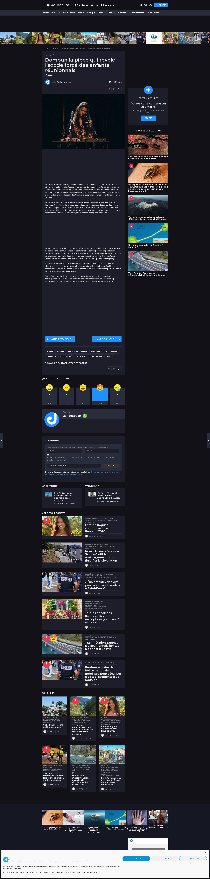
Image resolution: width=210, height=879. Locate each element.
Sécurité (115, 664)
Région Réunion (90, 546)
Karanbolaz (111, 352)
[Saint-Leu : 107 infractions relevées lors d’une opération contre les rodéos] (54, 754)
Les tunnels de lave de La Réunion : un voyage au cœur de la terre (148, 158)
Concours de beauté (99, 518)
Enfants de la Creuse (77, 352)
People (112, 13)
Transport (94, 639)
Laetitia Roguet (91, 520)
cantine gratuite (107, 769)
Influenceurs (69, 13)
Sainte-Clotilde (108, 546)
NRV (66, 403)
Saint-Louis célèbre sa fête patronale (53, 726)
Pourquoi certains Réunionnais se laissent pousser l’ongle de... (137, 829)
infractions (47, 767)
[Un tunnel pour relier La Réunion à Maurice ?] (148, 233)
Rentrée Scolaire (110, 577)
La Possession (77, 767)
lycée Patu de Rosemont (94, 577)
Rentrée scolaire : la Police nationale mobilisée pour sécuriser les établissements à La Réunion (103, 674)
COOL (100, 403)
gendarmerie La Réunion (93, 575)
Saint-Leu (46, 770)
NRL (73, 769)
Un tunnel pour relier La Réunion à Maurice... (116, 828)
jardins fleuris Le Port (93, 608)
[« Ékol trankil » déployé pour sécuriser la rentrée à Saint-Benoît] (62, 582)
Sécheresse (83, 722)
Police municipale (49, 769)
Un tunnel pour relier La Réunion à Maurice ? (145, 246)
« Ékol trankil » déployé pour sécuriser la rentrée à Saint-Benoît (103, 585)
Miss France (102, 520)
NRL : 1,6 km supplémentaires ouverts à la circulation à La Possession (80, 780)
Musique (91, 13)
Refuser (165, 859)
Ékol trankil (96, 574)
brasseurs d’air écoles (109, 767)
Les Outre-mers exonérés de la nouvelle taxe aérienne (63, 497)
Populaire (108, 5)
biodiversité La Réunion (93, 603)
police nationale (91, 664)
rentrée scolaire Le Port (110, 775)
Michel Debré (66, 356)
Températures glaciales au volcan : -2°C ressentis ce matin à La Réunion (147, 218)
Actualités (47, 717)
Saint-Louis (47, 722)
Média (81, 13)
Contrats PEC (106, 772)
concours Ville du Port (93, 605)
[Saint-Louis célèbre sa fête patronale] (54, 706)
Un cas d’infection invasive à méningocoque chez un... (73, 829)
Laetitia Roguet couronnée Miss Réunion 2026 (96, 528)
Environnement (77, 717)
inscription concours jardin (95, 606)
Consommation (136, 13)
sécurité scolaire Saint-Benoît (96, 579)
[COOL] (53, 638)
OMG (49, 403)
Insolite (102, 13)
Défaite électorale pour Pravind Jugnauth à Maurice (109, 495)
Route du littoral (82, 769)
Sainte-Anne (89, 522)
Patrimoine (56, 721)
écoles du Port (107, 774)
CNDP (93, 636)
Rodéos (60, 769)
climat (86, 717)
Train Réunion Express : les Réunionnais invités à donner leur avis (102, 646)
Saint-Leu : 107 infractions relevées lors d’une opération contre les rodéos (53, 776)
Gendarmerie (57, 766)
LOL (83, 403)
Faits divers (153, 13)
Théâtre (110, 356)
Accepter (136, 859)
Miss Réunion (112, 520)
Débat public (101, 636)
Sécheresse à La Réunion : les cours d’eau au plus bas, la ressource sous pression (82, 729)
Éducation (96, 662)
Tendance (82, 5)
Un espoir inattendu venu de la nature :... (52, 828)
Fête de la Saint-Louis (51, 719)
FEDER (99, 545)
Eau (73, 719)
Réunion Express (110, 637)
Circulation (76, 766)
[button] (206, 853)
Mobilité (105, 545)
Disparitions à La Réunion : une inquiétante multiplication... (95, 829)
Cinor (94, 545)
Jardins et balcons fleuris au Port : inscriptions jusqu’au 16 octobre (102, 617)
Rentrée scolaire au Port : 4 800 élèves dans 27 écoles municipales (111, 781)
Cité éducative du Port (109, 770)
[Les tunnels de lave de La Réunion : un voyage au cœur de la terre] (148, 145)
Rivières (75, 722)
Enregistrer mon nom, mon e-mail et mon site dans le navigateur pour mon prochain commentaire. (80, 458)
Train (87, 639)
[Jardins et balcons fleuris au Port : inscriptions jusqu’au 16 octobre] (62, 609)
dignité (50, 352)
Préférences (193, 859)
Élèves (103, 662)
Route (99, 546)
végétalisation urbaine (93, 610)
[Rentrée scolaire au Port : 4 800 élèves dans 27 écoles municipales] (112, 754)
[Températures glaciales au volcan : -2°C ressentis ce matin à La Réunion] (148, 205)
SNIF (117, 403)
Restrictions (86, 721)
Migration (80, 356)
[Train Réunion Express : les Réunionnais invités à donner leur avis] (62, 644)
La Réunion (51, 356)
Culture (56, 13)
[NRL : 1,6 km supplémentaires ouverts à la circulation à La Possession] (83, 754)
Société (46, 13)
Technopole (89, 548)
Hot (96, 5)
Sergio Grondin (95, 356)
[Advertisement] (105, 24)
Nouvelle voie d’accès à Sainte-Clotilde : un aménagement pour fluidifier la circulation (102, 555)
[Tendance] (46, 521)
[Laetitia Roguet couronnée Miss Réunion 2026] (62, 526)
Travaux (75, 770)
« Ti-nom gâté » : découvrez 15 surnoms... (158, 826)
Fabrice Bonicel (107, 574)
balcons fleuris (97, 602)
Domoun (60, 352)
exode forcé (96, 352)
